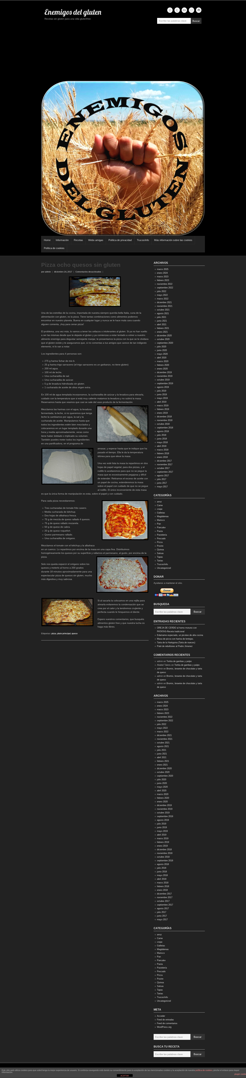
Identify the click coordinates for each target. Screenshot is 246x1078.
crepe (159, 509)
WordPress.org (164, 1027)
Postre (160, 546)
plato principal (64, 633)
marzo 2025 (162, 269)
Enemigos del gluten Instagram (191, 10)
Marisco (161, 520)
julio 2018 (161, 435)
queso (74, 633)
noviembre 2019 (164, 376)
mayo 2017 (162, 486)
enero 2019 (162, 413)
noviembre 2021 (164, 306)
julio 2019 (161, 391)
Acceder (161, 1016)
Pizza (159, 542)
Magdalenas (163, 516)
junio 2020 (162, 350)
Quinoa (160, 549)
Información (62, 240)
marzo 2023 (162, 276)
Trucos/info (143, 240)
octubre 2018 (163, 424)
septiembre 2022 (165, 287)
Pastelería (162, 535)
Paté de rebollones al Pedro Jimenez (175, 646)
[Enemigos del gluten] (123, 158)
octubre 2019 (163, 379)
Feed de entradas (165, 1019)
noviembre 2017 (164, 464)
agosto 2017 (163, 475)
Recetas (78, 240)
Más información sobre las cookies (173, 240)
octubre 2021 (163, 309)
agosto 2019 (163, 387)
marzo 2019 (162, 405)
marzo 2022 (162, 298)
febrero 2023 (163, 280)
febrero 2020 (163, 365)
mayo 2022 (162, 295)
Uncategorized (164, 568)
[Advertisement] (123, 53)
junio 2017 (162, 483)
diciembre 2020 (164, 335)
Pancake (161, 527)
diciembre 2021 (164, 302)
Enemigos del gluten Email (198, 10)
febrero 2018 (163, 453)
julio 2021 (161, 317)
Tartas (160, 560)
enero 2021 (162, 332)
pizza (53, 633)
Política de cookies (54, 248)
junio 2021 (162, 321)
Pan (159, 524)
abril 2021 (161, 324)
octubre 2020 (163, 339)
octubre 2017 (163, 468)
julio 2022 (161, 291)
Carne (160, 505)
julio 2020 (161, 346)
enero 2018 (162, 457)
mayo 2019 (162, 398)
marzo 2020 (162, 361)
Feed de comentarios (167, 1023)
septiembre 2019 (165, 383)
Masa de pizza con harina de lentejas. (175, 639)
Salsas (160, 553)
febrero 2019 (163, 409)
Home (47, 240)
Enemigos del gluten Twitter (177, 10)
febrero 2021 (163, 328)
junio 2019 (162, 394)
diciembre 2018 (164, 416)
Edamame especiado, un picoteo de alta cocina (180, 635)
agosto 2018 (163, 431)
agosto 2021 (163, 313)
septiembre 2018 (165, 427)
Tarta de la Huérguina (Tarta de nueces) (176, 642)
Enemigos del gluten (73, 12)
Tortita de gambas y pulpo (179, 661)
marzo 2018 (162, 449)
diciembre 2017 (164, 461)
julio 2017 (161, 479)
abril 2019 (161, 402)
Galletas (161, 512)
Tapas (160, 557)
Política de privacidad (120, 240)
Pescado (161, 538)
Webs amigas (95, 240)
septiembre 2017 (165, 472)
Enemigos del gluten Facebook (170, 10)
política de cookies (203, 1070)
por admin (46, 272)
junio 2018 (162, 438)
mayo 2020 (162, 354)
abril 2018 (161, 446)
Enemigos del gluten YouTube (184, 10)
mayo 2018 (162, 442)
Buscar (196, 21)
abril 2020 (161, 357)
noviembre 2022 (164, 284)
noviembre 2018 (164, 420)
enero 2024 (162, 273)
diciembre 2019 (164, 372)
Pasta (160, 531)
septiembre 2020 (165, 343)
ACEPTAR (124, 1076)
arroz (159, 501)
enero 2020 (162, 368)
